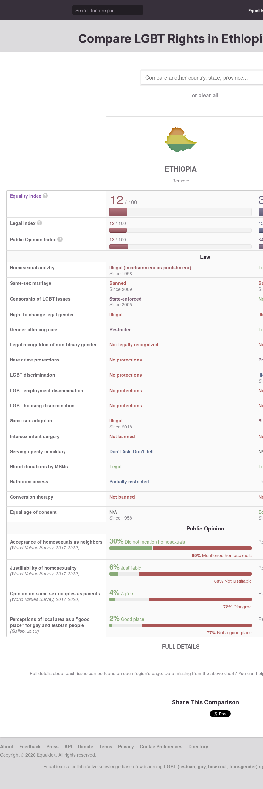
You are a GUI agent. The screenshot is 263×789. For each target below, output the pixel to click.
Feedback (30, 746)
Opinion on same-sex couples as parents (55, 593)
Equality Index (25, 195)
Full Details (180, 646)
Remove (180, 180)
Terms (105, 746)
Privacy (126, 746)
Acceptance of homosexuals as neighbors (56, 542)
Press (53, 746)
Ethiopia (181, 169)
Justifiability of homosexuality (43, 567)
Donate (85, 746)
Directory (198, 746)
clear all (209, 95)
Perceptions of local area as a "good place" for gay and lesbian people (50, 622)
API (68, 746)
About (6, 746)
